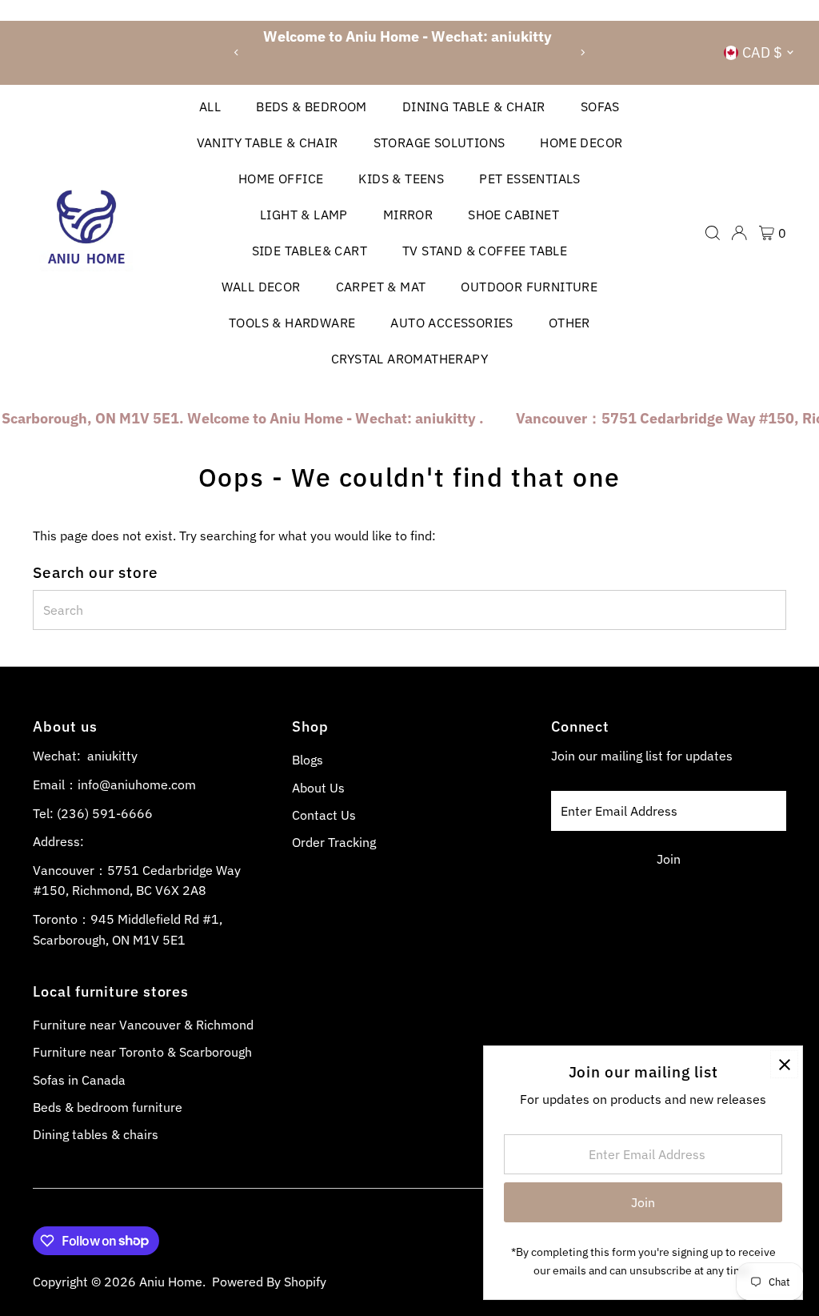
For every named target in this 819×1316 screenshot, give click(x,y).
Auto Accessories (451, 323)
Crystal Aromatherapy (409, 359)
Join (669, 859)
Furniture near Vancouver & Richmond (143, 1025)
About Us (318, 788)
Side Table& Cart (309, 251)
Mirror (408, 215)
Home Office (280, 179)
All (210, 106)
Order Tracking (334, 842)
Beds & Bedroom (311, 106)
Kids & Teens (401, 179)
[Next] (582, 52)
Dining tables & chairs (95, 1134)
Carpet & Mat (381, 287)
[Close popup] (784, 1064)
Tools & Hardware (292, 323)
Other (569, 323)
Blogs (307, 760)
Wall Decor (261, 287)
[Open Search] (712, 233)
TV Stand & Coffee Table (484, 251)
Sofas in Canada (79, 1080)
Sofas (600, 106)
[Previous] (237, 52)
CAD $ (762, 52)
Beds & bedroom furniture (107, 1107)
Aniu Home (170, 1282)
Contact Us (324, 815)
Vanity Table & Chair (267, 142)
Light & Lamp (304, 215)
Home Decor (581, 142)
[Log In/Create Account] (739, 233)
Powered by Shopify (269, 1282)
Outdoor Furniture (529, 287)
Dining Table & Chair (473, 106)
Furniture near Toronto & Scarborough (142, 1052)
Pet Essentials (530, 179)
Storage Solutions (439, 142)
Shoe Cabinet (513, 215)
